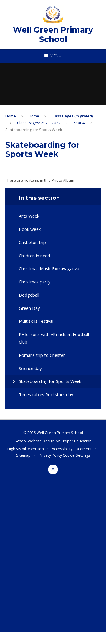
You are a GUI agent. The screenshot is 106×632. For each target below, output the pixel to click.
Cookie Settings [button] (76, 455)
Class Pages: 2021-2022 (39, 122)
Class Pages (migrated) (72, 116)
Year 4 (79, 122)
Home (10, 116)
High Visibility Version (25, 448)
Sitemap (23, 455)
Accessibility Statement (72, 448)
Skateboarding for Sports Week (33, 129)
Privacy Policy (50, 455)
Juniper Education (76, 440)
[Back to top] (53, 470)
